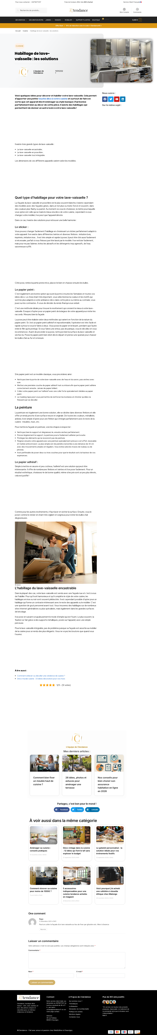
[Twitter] (111, 99)
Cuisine (25, 31)
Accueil (18, 31)
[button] (137, 20)
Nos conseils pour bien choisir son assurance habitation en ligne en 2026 (108, 784)
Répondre (43, 929)
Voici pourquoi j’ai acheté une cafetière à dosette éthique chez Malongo (108, 891)
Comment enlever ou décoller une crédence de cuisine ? (41, 675)
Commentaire (34, 950)
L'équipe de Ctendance (77, 747)
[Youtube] (116, 99)
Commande (137, 12)
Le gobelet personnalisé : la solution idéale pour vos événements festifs (109, 851)
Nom (30, 972)
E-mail (80, 972)
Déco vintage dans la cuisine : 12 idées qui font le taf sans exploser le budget (76, 851)
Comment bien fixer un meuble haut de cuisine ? (44, 781)
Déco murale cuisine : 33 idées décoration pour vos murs (41, 678)
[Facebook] (105, 99)
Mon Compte (124, 12)
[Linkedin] (122, 99)
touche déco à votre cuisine (53, 98)
